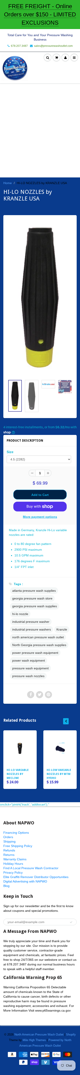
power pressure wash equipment (35, 652)
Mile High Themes (34, 1040)
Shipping (9, 841)
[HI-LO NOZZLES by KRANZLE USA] (40, 298)
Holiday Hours (13, 863)
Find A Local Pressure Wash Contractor (30, 868)
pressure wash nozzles (28, 676)
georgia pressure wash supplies (34, 606)
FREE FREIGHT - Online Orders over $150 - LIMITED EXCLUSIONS (40, 14)
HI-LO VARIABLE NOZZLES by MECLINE (18, 774)
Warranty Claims (14, 859)
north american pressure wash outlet (38, 637)
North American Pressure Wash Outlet (39, 1034)
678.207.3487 (19, 45)
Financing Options (16, 832)
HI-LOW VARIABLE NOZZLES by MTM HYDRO (59, 774)
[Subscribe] (71, 922)
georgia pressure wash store (32, 598)
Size (10, 452)
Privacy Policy (13, 872)
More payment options (40, 517)
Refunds (9, 850)
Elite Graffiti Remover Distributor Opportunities (35, 877)
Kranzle (61, 629)
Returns (8, 855)
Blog (6, 886)
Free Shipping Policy (17, 846)
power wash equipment (28, 660)
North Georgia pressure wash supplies (39, 645)
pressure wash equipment (30, 668)
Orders (8, 837)
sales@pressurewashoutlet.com (53, 45)
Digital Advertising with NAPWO (25, 881)
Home (7, 183)
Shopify (71, 1034)
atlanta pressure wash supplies (34, 590)
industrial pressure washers (31, 629)
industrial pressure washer (30, 621)
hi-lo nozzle (20, 614)
